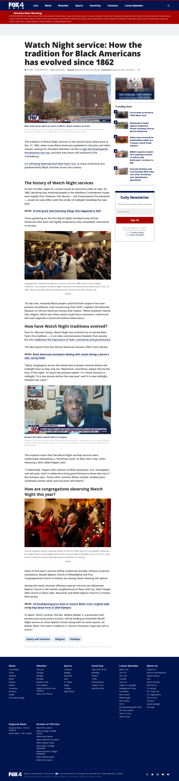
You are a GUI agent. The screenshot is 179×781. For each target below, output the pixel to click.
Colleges (67, 688)
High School (69, 691)
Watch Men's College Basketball (45, 747)
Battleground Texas (127, 688)
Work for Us (152, 685)
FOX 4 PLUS (152, 697)
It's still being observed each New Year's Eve (50, 163)
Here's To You (125, 713)
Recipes (95, 676)
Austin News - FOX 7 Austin (20, 733)
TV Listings (151, 688)
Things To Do (97, 685)
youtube (163, 774)
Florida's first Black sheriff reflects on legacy (46, 437)
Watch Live (124, 669)
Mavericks (68, 676)
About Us (152, 665)
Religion (60, 639)
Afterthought (124, 697)
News (12, 665)
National (12, 676)
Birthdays (96, 672)
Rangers (67, 672)
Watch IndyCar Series (45, 742)
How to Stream (153, 682)
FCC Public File (153, 691)
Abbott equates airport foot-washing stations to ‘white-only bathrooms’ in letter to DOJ (141, 157)
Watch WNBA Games (45, 757)
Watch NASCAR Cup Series (47, 739)
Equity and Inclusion (57, 70)
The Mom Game (126, 710)
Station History (153, 676)
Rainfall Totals (42, 682)
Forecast (40, 669)
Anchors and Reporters (156, 672)
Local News (14, 669)
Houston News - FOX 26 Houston (19, 729)
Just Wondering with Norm (130, 707)
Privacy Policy (138, 232)
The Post (123, 676)
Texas (11, 672)
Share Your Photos (44, 694)
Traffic (94, 679)
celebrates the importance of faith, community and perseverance (72, 339)
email (168, 774)
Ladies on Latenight (127, 685)
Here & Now (124, 716)
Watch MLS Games (44, 760)
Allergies (40, 676)
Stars (66, 679)
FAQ (148, 679)
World (11, 679)
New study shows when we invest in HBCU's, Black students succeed (57, 126)
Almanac (40, 679)
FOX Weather (42, 685)
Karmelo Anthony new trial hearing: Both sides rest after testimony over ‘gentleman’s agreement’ (142, 174)
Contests (150, 701)
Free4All (122, 679)
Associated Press (41, 70)
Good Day (97, 665)
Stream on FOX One (47, 724)
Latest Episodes (128, 665)
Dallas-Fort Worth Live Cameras (46, 689)
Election (12, 682)
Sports (68, 665)
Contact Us (151, 669)
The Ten (122, 672)
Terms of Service (136, 235)
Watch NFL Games (44, 728)
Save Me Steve (98, 688)
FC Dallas (68, 682)
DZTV (121, 704)
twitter (152, 774)
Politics (12, 685)
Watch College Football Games (46, 732)
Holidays (75, 639)
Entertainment (98, 682)
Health (11, 694)
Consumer (13, 688)
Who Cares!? (124, 694)
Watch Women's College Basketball (46, 752)
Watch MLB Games (44, 736)
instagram (158, 774)
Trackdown (124, 691)
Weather (41, 665)
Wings (66, 685)
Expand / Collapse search (168, 6)
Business (12, 691)
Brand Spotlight (153, 704)
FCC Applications (154, 694)
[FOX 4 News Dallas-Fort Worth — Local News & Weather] (17, 5)
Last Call (122, 682)
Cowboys (68, 669)
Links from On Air (99, 669)
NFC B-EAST (124, 701)
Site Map (150, 707)
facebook (147, 774)
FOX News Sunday (16, 697)
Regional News (17, 724)
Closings (40, 672)
